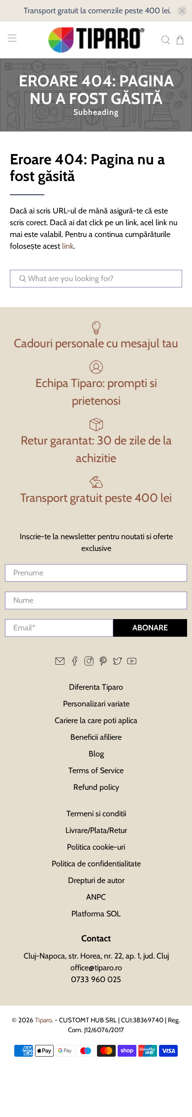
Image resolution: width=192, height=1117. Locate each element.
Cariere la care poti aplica (96, 720)
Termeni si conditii (96, 813)
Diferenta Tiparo (96, 687)
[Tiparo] (96, 40)
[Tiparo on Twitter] (117, 663)
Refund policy (96, 787)
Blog (96, 753)
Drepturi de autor (96, 880)
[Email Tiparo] (59, 663)
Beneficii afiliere (96, 737)
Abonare (150, 627)
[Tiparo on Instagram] (89, 663)
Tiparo (43, 1020)
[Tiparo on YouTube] (131, 663)
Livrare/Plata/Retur (96, 830)
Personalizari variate (96, 703)
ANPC (96, 897)
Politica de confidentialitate (96, 863)
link (67, 246)
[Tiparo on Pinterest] (103, 663)
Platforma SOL (96, 913)
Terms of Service (96, 770)
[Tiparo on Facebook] (74, 663)
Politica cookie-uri (96, 847)
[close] (182, 11)
